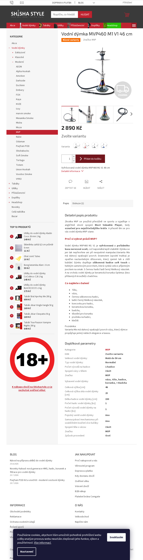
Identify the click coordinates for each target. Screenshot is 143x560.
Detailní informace (70, 171)
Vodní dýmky (18, 48)
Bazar (15, 216)
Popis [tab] (66, 203)
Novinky (16, 207)
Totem (19, 165)
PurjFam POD (22, 146)
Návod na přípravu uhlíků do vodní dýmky (31, 460)
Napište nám (81, 522)
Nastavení (26, 552)
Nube (18, 137)
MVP (18, 132)
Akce (14, 43)
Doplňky (16, 197)
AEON (19, 66)
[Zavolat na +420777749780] (15, 2)
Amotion (20, 76)
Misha (19, 123)
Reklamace (15, 516)
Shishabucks (22, 151)
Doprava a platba (61, 2)
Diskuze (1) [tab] (78, 203)
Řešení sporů (17, 527)
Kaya (18, 99)
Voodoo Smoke (24, 174)
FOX (18, 95)
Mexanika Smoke (24, 118)
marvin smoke (23, 113)
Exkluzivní (20, 52)
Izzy (18, 109)
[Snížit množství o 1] (74, 161)
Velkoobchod (82, 516)
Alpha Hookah (23, 71)
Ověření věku (82, 481)
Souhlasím (116, 537)
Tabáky (15, 183)
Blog (81, 2)
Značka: (89, 40)
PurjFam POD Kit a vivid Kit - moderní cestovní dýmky (37, 480)
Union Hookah (23, 169)
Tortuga (20, 160)
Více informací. (42, 543)
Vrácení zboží (82, 486)
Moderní (19, 62)
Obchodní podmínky (20, 511)
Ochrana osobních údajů (22, 522)
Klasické (19, 57)
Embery (20, 90)
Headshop (17, 202)
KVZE (18, 104)
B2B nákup (80, 491)
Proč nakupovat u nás (86, 460)
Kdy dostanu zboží (84, 476)
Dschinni (20, 85)
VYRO (19, 179)
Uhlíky (15, 188)
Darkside (20, 80)
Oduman (20, 141)
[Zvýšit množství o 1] (74, 157)
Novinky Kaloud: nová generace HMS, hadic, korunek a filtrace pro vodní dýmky (38, 470)
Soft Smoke (22, 155)
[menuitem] (12, 25)
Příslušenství (18, 193)
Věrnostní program (85, 466)
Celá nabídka (18, 212)
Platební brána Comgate (87, 496)
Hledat (85, 14)
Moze (19, 127)
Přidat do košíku (92, 158)
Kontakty (79, 511)
